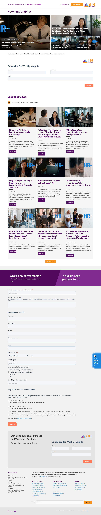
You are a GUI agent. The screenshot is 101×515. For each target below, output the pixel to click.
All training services (80, 483)
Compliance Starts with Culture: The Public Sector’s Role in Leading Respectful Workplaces (77, 234)
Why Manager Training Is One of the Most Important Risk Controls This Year (20, 184)
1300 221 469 (43, 476)
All (9, 102)
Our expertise (35, 495)
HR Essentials (24, 102)
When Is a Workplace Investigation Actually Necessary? (19, 132)
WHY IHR (11, 4)
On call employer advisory (39, 493)
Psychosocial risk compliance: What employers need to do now (78, 182)
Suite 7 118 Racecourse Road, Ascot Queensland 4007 (16, 491)
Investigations (34, 102)
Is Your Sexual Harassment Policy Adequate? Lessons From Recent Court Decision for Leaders (21, 234)
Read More (13, 151)
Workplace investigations (59, 483)
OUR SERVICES (19, 4)
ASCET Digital (85, 511)
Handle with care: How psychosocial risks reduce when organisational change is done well (50, 234)
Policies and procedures (38, 487)
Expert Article (15, 102)
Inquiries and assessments (60, 485)
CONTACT (38, 4)
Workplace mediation (58, 493)
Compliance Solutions (38, 485)
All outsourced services (38, 483)
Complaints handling (37, 491)
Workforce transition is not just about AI (49, 181)
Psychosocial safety (37, 489)
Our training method (80, 487)
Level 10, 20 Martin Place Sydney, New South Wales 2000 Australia (16, 485)
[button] (88, 502)
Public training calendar (81, 485)
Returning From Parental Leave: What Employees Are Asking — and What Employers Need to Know (49, 133)
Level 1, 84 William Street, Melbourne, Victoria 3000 (18, 478)
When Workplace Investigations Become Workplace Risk (77, 132)
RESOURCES (29, 4)
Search (33, 502)
